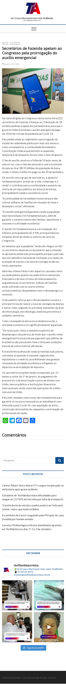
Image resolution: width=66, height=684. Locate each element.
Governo (15, 42)
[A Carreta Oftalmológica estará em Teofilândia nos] (17, 627)
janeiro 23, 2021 (11, 64)
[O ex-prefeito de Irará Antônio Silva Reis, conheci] (17, 595)
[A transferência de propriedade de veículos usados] (49, 595)
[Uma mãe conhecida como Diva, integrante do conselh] (49, 627)
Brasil (5, 42)
